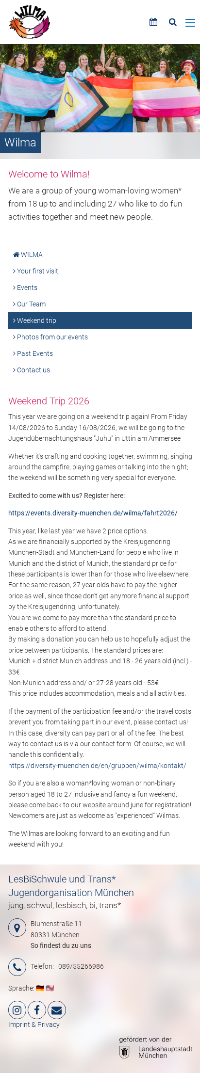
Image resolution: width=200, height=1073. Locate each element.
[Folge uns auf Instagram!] (17, 1010)
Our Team (31, 304)
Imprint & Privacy (34, 1024)
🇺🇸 (50, 988)
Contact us (33, 370)
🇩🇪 (40, 988)
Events (26, 287)
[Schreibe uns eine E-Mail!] (57, 1010)
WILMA (31, 254)
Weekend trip (36, 320)
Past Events (34, 353)
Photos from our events (52, 337)
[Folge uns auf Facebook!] (37, 1010)
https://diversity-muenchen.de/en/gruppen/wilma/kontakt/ (97, 765)
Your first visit (37, 271)
